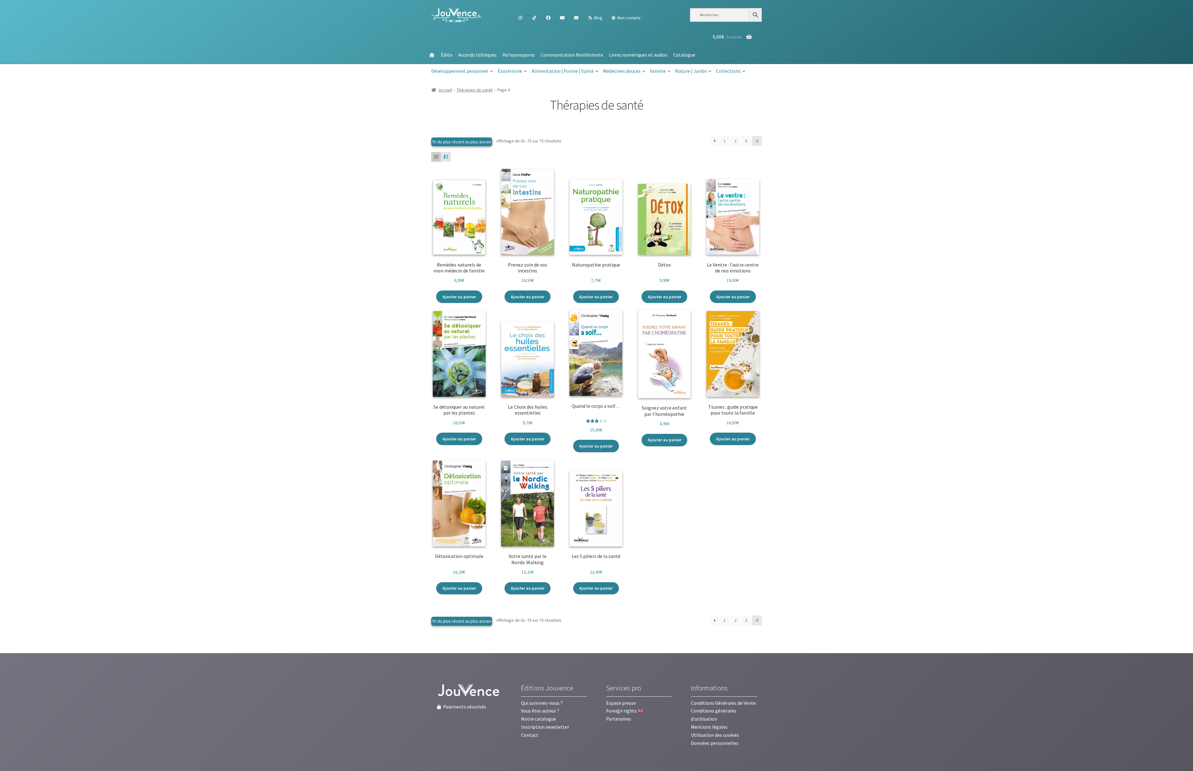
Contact (529, 735)
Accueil (445, 90)
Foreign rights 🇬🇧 (625, 711)
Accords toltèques (477, 55)
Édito (446, 55)
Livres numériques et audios (638, 55)
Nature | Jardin (691, 71)
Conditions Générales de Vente (723, 703)
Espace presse (621, 703)
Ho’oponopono (518, 55)
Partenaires (618, 719)
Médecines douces (622, 71)
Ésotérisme (510, 71)
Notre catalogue (538, 719)
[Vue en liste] (445, 157)
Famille (658, 71)
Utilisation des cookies (715, 735)
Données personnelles (714, 743)
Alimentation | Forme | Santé (563, 71)
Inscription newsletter (545, 727)
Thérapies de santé (475, 90)
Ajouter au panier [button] (459, 297)
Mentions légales (709, 727)
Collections (728, 71)
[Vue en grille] (436, 157)
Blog (597, 18)
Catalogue (684, 55)
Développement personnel (459, 71)
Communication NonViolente (572, 55)
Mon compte (628, 18)
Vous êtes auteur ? (540, 711)
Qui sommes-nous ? (542, 703)
